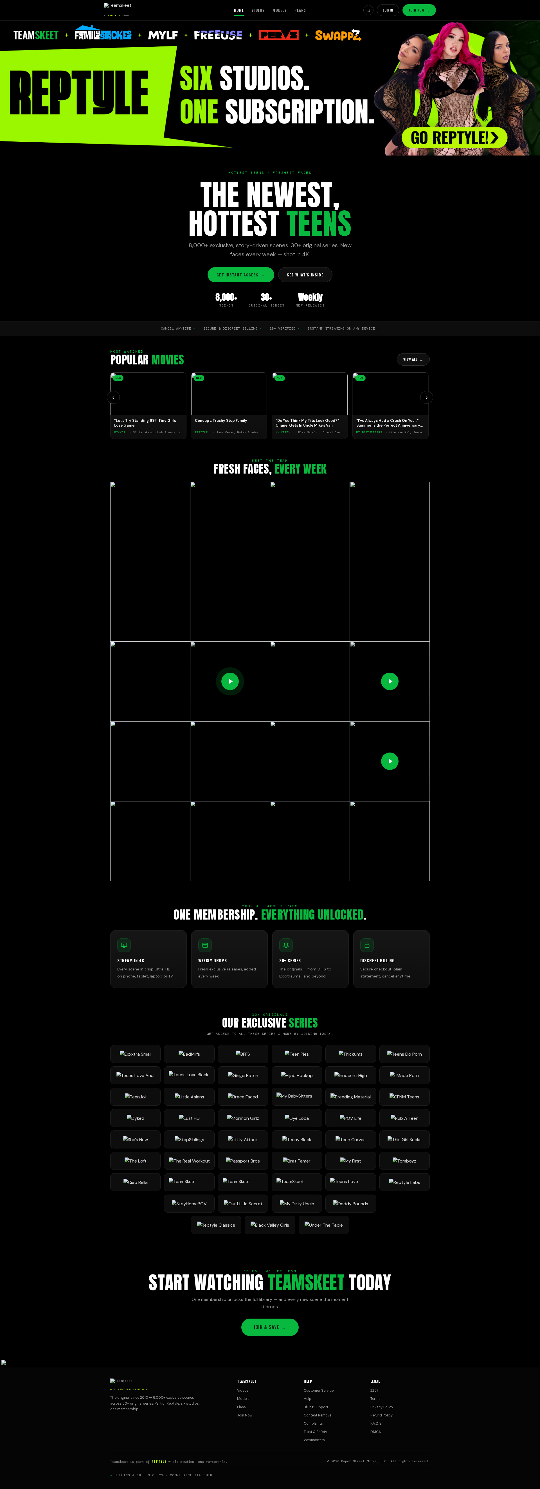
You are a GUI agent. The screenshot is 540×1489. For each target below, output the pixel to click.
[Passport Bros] (243, 1161)
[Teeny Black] (297, 1139)
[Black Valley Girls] (270, 1225)
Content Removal (318, 1415)
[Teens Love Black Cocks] (189, 1075)
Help (307, 1398)
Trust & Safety (315, 1432)
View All (413, 359)
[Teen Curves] (350, 1139)
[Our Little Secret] (243, 1204)
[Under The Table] (324, 1225)
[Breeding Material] (350, 1097)
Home (239, 10)
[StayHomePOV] (189, 1204)
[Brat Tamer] (297, 1161)
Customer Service (319, 1390)
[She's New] (135, 1139)
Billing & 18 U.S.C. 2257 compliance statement (165, 1475)
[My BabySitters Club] (297, 1097)
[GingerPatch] (243, 1075)
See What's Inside (305, 275)
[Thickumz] (350, 1054)
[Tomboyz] (404, 1161)
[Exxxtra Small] (135, 1054)
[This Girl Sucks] (404, 1139)
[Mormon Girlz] (243, 1118)
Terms (375, 1398)
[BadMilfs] (189, 1054)
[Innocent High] (350, 1075)
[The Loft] (135, 1161)
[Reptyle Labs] (404, 1182)
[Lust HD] (189, 1118)
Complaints (313, 1423)
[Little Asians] (189, 1097)
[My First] (350, 1161)
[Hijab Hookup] (297, 1075)
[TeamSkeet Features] (243, 1182)
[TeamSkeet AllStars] (297, 1182)
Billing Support (316, 1407)
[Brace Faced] (243, 1097)
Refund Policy (381, 1415)
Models (280, 10)
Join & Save (270, 1327)
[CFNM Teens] (404, 1097)
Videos (258, 10)
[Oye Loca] (297, 1118)
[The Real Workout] (189, 1161)
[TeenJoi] (135, 1097)
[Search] (368, 10)
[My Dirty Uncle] (297, 1204)
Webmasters (314, 1440)
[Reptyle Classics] (216, 1225)
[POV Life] (350, 1118)
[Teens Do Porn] (404, 1054)
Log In (388, 10)
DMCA (375, 1432)
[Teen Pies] (297, 1054)
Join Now (419, 10)
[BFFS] (243, 1054)
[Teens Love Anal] (135, 1075)
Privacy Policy (381, 1407)
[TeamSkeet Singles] (189, 1182)
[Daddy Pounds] (350, 1204)
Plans (300, 10)
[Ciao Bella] (135, 1182)
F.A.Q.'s (376, 1423)
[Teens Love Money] (350, 1182)
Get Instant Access (241, 275)
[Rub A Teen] (404, 1118)
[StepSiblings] (189, 1139)
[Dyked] (135, 1118)
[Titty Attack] (243, 1139)
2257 (374, 1390)
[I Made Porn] (404, 1075)
